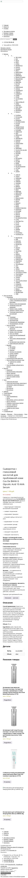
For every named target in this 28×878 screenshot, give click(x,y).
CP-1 (17, 100)
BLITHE (18, 84)
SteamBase (19, 261)
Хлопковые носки (12, 406)
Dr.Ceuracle (19, 117)
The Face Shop (20, 271)
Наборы (6, 391)
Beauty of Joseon (20, 77)
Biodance (18, 80)
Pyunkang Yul (19, 234)
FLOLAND (18, 130)
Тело (5, 380)
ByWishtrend (19, 87)
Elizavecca (18, 120)
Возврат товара (8, 33)
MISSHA (18, 199)
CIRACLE (18, 92)
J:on (17, 156)
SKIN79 (18, 254)
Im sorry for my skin (21, 150)
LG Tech (18, 168)
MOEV (17, 204)
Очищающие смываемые (17, 322)
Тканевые (12, 317)
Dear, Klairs (19, 107)
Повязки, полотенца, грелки (15, 403)
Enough (18, 123)
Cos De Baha (19, 99)
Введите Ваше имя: (6, 869)
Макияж (9, 345)
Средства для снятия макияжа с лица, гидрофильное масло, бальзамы (18, 300)
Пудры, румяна (14, 353)
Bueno (17, 85)
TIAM (17, 267)
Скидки (6, 410)
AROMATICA (19, 65)
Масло (8, 378)
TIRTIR (17, 269)
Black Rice (18, 82)
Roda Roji (18, 241)
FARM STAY (19, 132)
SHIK (17, 252)
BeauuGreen (19, 79)
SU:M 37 (18, 262)
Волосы (6, 368)
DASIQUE (18, 105)
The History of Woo (21, 272)
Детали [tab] (15, 598)
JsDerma (18, 151)
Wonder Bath (19, 292)
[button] (4, 51)
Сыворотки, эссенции (16, 330)
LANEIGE (18, 181)
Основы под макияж (15, 352)
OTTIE (17, 223)
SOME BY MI (19, 259)
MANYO (18, 186)
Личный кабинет (8, 34)
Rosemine (18, 242)
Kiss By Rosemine (20, 166)
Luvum (17, 185)
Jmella (17, 155)
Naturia (18, 214)
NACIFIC (18, 213)
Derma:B (18, 108)
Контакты (6, 36)
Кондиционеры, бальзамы (14, 371)
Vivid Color (19, 285)
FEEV (17, 133)
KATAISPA (18, 165)
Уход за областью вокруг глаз (15, 360)
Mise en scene (19, 198)
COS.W (17, 97)
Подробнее (7, 700)
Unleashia (18, 284)
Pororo (18, 231)
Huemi (17, 145)
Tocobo (18, 279)
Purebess (18, 226)
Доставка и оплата (9, 31)
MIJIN (17, 196)
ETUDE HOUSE (20, 128)
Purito (17, 224)
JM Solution (19, 158)
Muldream (18, 209)
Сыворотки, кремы (15, 362)
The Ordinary (19, 274)
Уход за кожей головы (13, 376)
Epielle (17, 125)
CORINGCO (19, 94)
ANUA (17, 61)
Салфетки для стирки (13, 408)
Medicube (18, 191)
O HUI (17, 219)
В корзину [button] (7, 782)
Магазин (9, 414)
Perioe (17, 228)
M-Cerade (18, 211)
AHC (17, 59)
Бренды (6, 54)
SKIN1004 (18, 256)
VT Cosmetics (19, 287)
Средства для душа (12, 381)
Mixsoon (18, 203)
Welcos (17, 289)
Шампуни (9, 370)
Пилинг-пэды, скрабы (16, 309)
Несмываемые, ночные (16, 324)
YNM (17, 294)
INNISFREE (19, 148)
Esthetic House (20, 127)
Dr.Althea (18, 115)
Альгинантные (14, 320)
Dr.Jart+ (18, 118)
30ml (17, 654)
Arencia (18, 67)
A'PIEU (17, 64)
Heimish (18, 142)
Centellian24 (19, 90)
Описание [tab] (8, 598)
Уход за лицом (8, 295)
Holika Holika (19, 143)
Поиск (14, 39)
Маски (8, 315)
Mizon (17, 201)
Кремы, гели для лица (16, 332)
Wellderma (19, 290)
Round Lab (19, 244)
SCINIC (17, 249)
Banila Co (18, 74)
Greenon (18, 140)
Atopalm (18, 69)
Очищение (10, 297)
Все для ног (10, 388)
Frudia (17, 137)
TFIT (17, 266)
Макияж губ (13, 357)
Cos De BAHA (19, 651)
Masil (17, 190)
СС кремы (12, 348)
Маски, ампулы (11, 373)
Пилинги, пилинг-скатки (17, 310)
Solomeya (18, 257)
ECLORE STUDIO (20, 122)
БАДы (8, 398)
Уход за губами (14, 333)
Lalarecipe (18, 178)
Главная (6, 25)
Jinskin (17, 147)
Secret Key (18, 251)
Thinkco (18, 277)
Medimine (18, 194)
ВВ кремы (12, 347)
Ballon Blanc (19, 72)
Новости (6, 27)
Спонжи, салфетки (12, 405)
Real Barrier (19, 238)
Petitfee (18, 229)
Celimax (18, 89)
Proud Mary (19, 233)
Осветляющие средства (17, 343)
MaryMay (18, 188)
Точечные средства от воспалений (16, 313)
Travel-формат (8, 393)
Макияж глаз (13, 355)
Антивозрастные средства (17, 342)
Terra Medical (19, 264)
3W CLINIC (19, 57)
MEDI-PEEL (19, 193)
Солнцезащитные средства (15, 358)
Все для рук (10, 390)
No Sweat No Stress (21, 218)
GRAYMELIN (19, 138)
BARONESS (19, 75)
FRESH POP (19, 135)
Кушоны (12, 350)
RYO (17, 246)
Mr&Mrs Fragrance (21, 208)
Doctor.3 (18, 112)
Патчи (11, 363)
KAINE (17, 163)
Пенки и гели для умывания (18, 304)
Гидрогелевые (14, 319)
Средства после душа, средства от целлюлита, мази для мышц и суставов (17, 384)
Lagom (17, 176)
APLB (17, 62)
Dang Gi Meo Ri (20, 102)
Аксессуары (7, 395)
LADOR (17, 171)
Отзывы (6, 28)
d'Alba (17, 104)
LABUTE (18, 175)
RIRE (17, 239)
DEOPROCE (19, 110)
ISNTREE (18, 153)
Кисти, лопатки (11, 401)
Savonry (18, 247)
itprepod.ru (15, 868)
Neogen (18, 216)
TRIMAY (18, 282)
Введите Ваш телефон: (7, 871)
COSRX (17, 95)
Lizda (17, 170)
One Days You (19, 221)
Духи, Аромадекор (12, 396)
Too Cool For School (21, 281)
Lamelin (18, 180)
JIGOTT (18, 160)
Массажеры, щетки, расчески (15, 400)
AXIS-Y (17, 70)
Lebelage (18, 183)
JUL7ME (18, 161)
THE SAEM (18, 276)
